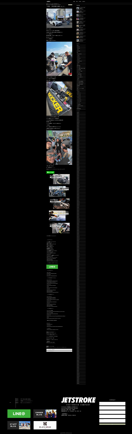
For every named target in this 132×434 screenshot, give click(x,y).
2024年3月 (78, 145)
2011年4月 (78, 367)
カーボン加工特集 (79, 69)
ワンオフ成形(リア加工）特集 (80, 82)
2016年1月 (78, 285)
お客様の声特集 (78, 65)
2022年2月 (78, 181)
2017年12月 (78, 253)
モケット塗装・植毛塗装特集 (80, 81)
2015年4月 (78, 298)
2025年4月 (78, 129)
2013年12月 (78, 321)
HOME (74, 1)
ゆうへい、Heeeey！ (79, 75)
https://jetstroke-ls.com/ (49, 324)
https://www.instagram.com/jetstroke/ (51, 297)
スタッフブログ (50, 346)
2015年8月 (78, 292)
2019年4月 (78, 230)
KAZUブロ (78, 91)
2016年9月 (78, 275)
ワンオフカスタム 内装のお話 (51, 349)
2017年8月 (78, 259)
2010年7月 (78, 380)
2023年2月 (78, 164)
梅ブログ (78, 107)
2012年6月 (78, 347)
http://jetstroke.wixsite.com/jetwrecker (51, 258)
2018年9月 (78, 240)
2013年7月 (78, 328)
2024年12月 (78, 132)
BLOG (77, 1)
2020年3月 (78, 214)
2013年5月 (78, 331)
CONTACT (83, 1)
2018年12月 (78, 236)
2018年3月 (78, 249)
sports (78, 49)
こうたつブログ (79, 98)
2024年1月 (78, 148)
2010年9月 (78, 377)
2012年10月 (78, 341)
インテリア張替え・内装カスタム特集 (81, 68)
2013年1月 (78, 337)
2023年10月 (78, 152)
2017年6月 (78, 262)
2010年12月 (78, 373)
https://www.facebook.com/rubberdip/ (51, 285)
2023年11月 (78, 151)
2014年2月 (78, 318)
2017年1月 (78, 269)
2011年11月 (78, 357)
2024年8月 (78, 138)
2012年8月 (78, 344)
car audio (78, 55)
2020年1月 (78, 217)
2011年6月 (78, 364)
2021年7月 (78, 191)
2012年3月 (78, 351)
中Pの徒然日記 (79, 104)
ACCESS (80, 1)
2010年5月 (78, 383)
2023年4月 (78, 161)
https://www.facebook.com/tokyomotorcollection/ (52, 292)
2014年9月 (78, 308)
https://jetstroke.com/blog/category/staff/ (51, 273)
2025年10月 (78, 122)
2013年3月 (78, 334)
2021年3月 (78, 197)
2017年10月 (78, 256)
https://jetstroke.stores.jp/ (50, 256)
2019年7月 (78, 226)
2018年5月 (78, 246)
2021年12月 (78, 184)
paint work (78, 59)
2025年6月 (78, 126)
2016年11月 (78, 272)
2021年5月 (78, 194)
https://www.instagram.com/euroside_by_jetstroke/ (53, 299)
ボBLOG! (53, 346)
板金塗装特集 (78, 85)
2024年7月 (78, 139)
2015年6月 (78, 295)
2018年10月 (78, 239)
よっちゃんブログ (79, 101)
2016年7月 (78, 276)
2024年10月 (78, 135)
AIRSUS (78, 45)
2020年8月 (78, 207)
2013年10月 (78, 324)
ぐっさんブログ (79, 95)
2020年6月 (78, 210)
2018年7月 (78, 243)
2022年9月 (78, 171)
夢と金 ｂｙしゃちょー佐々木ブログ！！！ (26, 402)
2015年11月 (78, 288)
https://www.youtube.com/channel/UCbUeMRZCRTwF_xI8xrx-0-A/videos (56, 311)
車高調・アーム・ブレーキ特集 (80, 88)
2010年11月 (78, 374)
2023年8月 (78, 155)
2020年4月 (78, 213)
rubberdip (78, 62)
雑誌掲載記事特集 (79, 108)
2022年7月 (78, 174)
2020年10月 (78, 204)
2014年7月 (78, 311)
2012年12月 (78, 338)
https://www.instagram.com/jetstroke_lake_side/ (52, 329)
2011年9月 (78, 360)
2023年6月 (78, 158)
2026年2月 (78, 119)
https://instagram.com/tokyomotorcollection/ (52, 306)
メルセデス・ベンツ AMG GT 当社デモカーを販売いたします (82, 26)
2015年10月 (78, 289)
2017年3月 (78, 266)
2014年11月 (78, 305)
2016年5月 (78, 279)
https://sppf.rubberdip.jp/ (50, 247)
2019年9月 (78, 223)
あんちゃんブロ (79, 94)
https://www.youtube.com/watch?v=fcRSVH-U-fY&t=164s (54, 318)
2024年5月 (78, 142)
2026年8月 (78, 112)
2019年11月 (78, 220)
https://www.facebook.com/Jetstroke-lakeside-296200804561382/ (55, 326)
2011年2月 (78, 370)
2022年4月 (78, 178)
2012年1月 (78, 354)
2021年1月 (78, 200)
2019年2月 (78, 233)
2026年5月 (78, 116)
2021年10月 (78, 187)
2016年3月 (78, 282)
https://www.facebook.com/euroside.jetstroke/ (52, 283)
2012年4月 (78, 350)
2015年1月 (78, 302)
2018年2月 (78, 250)
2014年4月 (78, 315)
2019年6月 (78, 227)
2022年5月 (78, 177)
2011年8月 (78, 361)
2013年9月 (78, 325)
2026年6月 (78, 115)
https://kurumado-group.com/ (50, 249)
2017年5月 (78, 263)
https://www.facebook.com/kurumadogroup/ (52, 287)
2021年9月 (78, 188)
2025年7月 (78, 125)
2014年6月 (78, 312)
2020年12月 (78, 201)
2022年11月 (78, 168)
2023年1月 (78, 165)
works (77, 52)
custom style (78, 46)
